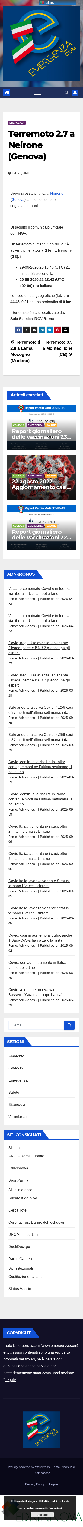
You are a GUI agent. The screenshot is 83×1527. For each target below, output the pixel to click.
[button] (66, 92)
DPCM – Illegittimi (23, 1234)
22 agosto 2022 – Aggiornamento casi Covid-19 (39, 487)
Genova (18, 200)
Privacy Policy (34, 1484)
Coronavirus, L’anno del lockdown (36, 1222)
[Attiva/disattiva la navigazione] (37, 93)
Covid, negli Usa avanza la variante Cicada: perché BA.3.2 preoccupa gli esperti (39, 648)
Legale (10, 1380)
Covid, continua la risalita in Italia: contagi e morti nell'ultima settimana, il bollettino (40, 767)
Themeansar (41, 1473)
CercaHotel (17, 1210)
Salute (51, 425)
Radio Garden (20, 1259)
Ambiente (16, 1056)
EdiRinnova (18, 1168)
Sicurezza (16, 1105)
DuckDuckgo (19, 1247)
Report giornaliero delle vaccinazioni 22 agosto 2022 (39, 537)
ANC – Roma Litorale (26, 1156)
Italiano (49, 2)
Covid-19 (18, 425)
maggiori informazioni (48, 1508)
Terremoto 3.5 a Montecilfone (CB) (58, 348)
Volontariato (18, 1117)
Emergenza (16, 122)
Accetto (42, 1515)
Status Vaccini (20, 1289)
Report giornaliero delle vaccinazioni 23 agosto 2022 (39, 437)
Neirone (56, 193)
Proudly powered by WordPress (29, 1467)
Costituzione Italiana (25, 1277)
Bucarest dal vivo (22, 1198)
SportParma (18, 1180)
